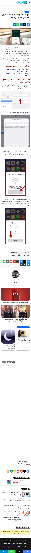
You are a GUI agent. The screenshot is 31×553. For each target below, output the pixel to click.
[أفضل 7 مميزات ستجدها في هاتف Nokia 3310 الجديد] (23, 334)
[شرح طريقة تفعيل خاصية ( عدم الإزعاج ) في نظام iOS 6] (8, 337)
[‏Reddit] (11, 261)
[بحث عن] (29, 3)
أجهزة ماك (25, 255)
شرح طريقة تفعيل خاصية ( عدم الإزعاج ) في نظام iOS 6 (8, 345)
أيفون (13, 255)
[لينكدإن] (21, 24)
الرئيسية (27, 8)
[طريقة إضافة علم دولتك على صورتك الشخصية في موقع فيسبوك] (23, 405)
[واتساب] (17, 24)
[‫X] (24, 24)
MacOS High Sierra (16, 252)
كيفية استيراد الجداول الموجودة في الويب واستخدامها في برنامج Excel (11, 493)
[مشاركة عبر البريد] (24, 264)
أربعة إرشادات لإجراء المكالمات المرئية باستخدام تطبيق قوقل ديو (8, 362)
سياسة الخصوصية (6, 543)
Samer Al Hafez (15, 280)
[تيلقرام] (14, 24)
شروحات (22, 8)
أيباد (19, 255)
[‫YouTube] (12, 282)
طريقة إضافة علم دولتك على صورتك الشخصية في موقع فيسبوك (23, 463)
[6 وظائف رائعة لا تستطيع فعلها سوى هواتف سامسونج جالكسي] (26, 501)
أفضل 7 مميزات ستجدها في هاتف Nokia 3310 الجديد (24, 339)
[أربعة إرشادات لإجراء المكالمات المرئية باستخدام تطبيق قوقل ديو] (8, 355)
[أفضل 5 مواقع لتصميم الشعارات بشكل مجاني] (26, 513)
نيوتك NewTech (5, 540)
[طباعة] (21, 264)
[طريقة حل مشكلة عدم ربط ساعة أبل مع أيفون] (26, 507)
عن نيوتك (26, 543)
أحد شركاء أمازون (19, 543)
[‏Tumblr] (17, 261)
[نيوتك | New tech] (21, 2)
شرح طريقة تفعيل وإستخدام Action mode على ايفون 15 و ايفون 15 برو (12, 518)
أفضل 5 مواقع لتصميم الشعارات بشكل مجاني (12, 512)
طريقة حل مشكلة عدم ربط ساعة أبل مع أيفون (12, 506)
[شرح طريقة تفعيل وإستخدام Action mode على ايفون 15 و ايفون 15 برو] (26, 519)
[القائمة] (2, 3)
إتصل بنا (13, 543)
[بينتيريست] (14, 261)
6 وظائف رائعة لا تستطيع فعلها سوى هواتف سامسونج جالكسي (12, 499)
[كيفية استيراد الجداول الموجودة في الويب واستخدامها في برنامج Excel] (26, 494)
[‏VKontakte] (7, 261)
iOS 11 (26, 252)
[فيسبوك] (28, 24)
